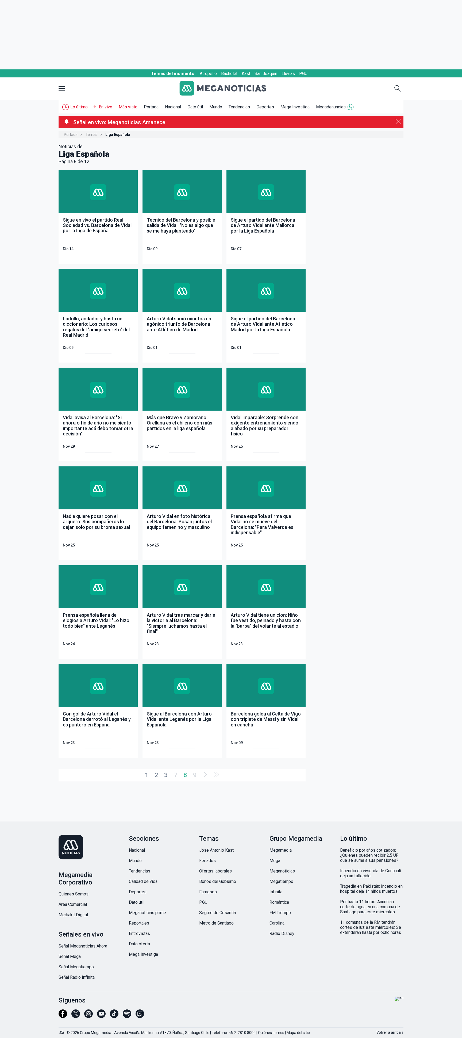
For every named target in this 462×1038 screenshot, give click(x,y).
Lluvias (288, 73)
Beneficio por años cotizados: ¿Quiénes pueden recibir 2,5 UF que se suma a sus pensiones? (369, 855)
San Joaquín (266, 73)
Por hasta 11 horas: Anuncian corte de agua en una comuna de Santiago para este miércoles (370, 906)
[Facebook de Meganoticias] (63, 1016)
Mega (275, 860)
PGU (303, 73)
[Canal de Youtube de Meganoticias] (101, 1016)
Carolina (277, 923)
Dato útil (195, 106)
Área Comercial (73, 904)
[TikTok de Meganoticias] (114, 1016)
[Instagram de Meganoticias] (88, 1016)
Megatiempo (281, 881)
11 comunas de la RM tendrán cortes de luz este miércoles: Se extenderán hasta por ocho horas (370, 927)
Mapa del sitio (298, 1033)
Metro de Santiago (216, 923)
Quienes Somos (73, 894)
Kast (246, 73)
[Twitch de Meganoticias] (140, 1016)
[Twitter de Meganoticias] (75, 1016)
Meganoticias (282, 871)
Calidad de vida (143, 881)
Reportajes (139, 923)
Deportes (265, 106)
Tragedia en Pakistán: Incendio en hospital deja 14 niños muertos (371, 889)
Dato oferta (139, 943)
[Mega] (62, 1031)
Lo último (79, 106)
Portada (151, 106)
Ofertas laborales (215, 871)
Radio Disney (282, 933)
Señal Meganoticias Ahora (83, 946)
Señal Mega (70, 956)
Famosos (208, 891)
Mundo (215, 106)
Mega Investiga (295, 106)
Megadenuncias (331, 106)
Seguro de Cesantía (217, 912)
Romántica (279, 902)
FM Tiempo (280, 912)
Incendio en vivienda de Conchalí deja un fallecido (370, 873)
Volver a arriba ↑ (389, 1032)
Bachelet (229, 73)
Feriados (207, 860)
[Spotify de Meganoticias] (127, 1016)
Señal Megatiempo (76, 966)
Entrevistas (139, 933)
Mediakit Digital (73, 914)
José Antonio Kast (216, 850)
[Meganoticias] (227, 89)
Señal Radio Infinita (77, 977)
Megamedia (281, 850)
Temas (91, 134)
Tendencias (239, 106)
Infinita (276, 891)
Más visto (128, 106)
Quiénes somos (271, 1033)
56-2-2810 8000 (242, 1033)
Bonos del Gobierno (217, 881)
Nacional (173, 106)
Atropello (208, 73)
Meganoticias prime (147, 912)
